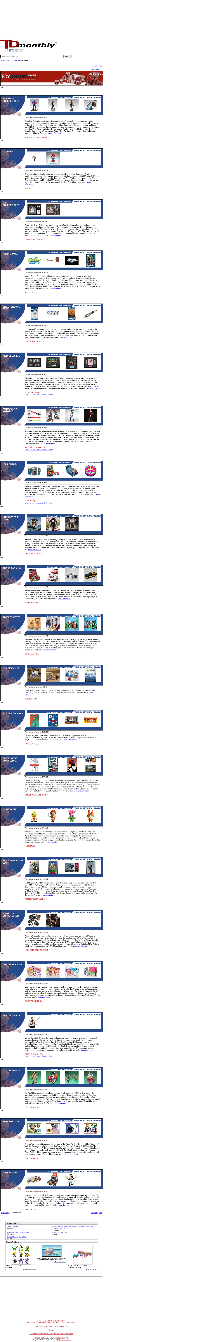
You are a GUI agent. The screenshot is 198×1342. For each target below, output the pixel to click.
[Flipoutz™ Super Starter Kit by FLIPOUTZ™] (34, 477)
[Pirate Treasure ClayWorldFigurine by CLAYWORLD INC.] (53, 1084)
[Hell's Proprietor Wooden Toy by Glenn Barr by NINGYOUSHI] (72, 1186)
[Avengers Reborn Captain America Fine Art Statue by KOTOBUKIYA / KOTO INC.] (53, 422)
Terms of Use (64, 1338)
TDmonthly (5, 60)
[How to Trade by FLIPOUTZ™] (53, 477)
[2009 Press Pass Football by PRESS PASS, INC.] (34, 581)
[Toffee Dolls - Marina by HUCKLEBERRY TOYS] (34, 530)
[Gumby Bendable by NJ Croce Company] (34, 726)
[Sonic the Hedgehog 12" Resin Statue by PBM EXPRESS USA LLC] (53, 873)
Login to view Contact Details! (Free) (39, 395)
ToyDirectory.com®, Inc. (64, 1340)
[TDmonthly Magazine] (28, 52)
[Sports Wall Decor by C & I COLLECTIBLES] (34, 216)
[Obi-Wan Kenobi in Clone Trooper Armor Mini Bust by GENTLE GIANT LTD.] (34, 1028)
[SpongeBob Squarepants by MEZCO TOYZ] (34, 267)
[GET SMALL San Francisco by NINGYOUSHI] (34, 1186)
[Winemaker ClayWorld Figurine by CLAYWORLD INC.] (90, 1084)
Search (51, 1330)
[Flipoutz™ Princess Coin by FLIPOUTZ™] (90, 477)
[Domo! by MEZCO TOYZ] (53, 267)
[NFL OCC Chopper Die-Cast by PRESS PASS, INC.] (72, 581)
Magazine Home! (43, 1321)
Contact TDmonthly (58, 1321)
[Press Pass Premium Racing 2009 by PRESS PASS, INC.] (53, 581)
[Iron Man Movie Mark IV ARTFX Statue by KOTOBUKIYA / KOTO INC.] (90, 422)
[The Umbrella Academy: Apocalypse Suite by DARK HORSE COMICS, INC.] (34, 771)
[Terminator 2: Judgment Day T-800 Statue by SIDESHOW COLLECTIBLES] (53, 112)
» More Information (29, 1269)
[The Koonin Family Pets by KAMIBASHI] (72, 822)
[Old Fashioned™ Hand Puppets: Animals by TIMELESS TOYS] (72, 630)
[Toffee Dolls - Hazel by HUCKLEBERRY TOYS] (72, 530)
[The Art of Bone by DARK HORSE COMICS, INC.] (72, 771)
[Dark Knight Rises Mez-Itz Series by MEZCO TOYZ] (72, 267)
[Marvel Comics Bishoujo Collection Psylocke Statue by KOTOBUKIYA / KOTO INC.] (72, 422)
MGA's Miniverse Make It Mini (18, 1232)
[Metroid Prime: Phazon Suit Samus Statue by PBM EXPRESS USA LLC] (72, 873)
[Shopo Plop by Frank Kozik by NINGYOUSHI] (53, 1186)
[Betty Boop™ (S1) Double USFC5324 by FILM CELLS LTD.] (90, 369)
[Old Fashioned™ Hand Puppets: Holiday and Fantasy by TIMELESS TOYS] (90, 630)
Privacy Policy (45, 1337)
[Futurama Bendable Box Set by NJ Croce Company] (72, 726)
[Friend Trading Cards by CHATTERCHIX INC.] (34, 977)
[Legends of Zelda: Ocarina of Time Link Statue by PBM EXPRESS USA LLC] (34, 873)
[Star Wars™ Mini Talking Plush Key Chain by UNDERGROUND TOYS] (53, 320)
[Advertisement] (99, 19)
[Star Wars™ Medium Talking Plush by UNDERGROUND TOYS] (72, 320)
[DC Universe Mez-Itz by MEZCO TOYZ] (90, 267)
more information (54, 133)
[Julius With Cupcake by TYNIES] (34, 165)
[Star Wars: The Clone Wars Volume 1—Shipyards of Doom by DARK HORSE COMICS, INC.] (53, 771)
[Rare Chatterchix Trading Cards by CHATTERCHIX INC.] (72, 977)
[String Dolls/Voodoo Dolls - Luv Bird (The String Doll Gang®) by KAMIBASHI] (34, 822)
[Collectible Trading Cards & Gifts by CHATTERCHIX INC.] (90, 977)
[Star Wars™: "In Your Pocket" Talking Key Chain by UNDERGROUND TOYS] (34, 320)
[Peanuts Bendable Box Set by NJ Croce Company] (90, 726)
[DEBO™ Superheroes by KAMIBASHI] (90, 822)
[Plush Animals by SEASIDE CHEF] (72, 681)
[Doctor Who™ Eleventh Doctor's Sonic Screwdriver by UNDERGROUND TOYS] (90, 320)
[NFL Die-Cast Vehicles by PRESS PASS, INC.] (90, 581)
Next (100, 66)
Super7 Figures (13, 1226)
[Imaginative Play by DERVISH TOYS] (72, 1135)
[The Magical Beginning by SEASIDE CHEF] (90, 681)
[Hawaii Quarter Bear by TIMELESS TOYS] (34, 630)
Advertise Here (41, 1322)
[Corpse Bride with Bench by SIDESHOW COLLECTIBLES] (90, 112)
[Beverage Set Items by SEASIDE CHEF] (53, 681)
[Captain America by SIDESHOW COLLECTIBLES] (34, 112)
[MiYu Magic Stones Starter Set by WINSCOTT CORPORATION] (34, 926)
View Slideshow (96, 69)
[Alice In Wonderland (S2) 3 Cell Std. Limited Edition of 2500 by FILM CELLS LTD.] (34, 369)
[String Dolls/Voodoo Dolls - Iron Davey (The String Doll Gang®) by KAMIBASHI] (53, 822)
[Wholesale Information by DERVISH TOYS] (90, 1135)
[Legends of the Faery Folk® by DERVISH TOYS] (53, 1135)
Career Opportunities (56, 1337)
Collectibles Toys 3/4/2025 (17, 1237)
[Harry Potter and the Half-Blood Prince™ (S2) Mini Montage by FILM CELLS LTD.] (72, 369)
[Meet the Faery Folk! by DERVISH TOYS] (34, 1135)
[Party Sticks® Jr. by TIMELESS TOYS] (53, 630)
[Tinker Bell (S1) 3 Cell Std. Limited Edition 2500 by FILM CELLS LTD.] (53, 369)
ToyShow (14, 60)
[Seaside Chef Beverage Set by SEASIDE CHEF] (34, 681)
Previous (94, 66)
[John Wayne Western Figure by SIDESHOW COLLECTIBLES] (72, 112)
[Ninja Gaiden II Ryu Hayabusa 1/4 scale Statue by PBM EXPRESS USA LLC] (90, 873)
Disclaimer (37, 1337)
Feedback (65, 1337)
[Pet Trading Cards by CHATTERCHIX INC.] (53, 977)
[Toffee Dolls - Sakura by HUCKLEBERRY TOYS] (53, 530)
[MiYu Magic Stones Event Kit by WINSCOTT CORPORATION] (53, 926)
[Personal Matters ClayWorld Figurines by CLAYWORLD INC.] (72, 1084)
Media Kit (65, 1322)
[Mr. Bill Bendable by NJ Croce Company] (53, 726)
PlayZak (72, 1322)
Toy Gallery (31, 1322)
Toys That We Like (60, 1232)
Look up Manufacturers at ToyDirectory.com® (51, 1326)
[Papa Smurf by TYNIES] (53, 165)
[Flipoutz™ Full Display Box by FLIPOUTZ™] (72, 477)
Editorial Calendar (54, 1322)
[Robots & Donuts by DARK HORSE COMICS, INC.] (90, 771)
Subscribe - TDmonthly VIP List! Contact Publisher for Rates (51, 1334)
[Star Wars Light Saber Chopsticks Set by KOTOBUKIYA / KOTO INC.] (34, 422)
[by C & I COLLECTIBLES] (53, 216)
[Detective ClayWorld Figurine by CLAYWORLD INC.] (34, 1084)
